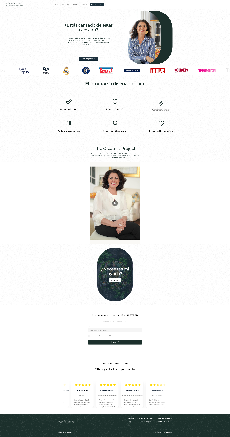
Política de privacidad (163, 432)
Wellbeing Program (145, 422)
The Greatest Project (115, 148)
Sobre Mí (131, 418)
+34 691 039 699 (163, 422)
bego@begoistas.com (165, 418)
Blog (129, 422)
